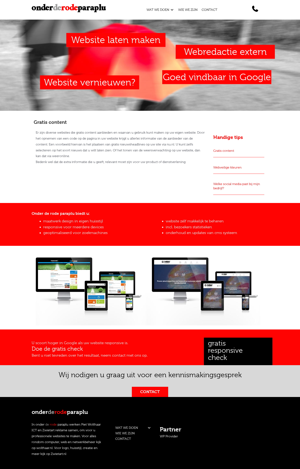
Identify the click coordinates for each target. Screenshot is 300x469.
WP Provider (169, 436)
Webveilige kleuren (227, 167)
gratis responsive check (225, 350)
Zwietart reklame (54, 430)
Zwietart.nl (58, 454)
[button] (149, 427)
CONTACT (123, 439)
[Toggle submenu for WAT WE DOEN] (172, 9)
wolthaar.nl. (44, 448)
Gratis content (223, 151)
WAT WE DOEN (126, 428)
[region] (150, 289)
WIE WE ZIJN (125, 433)
